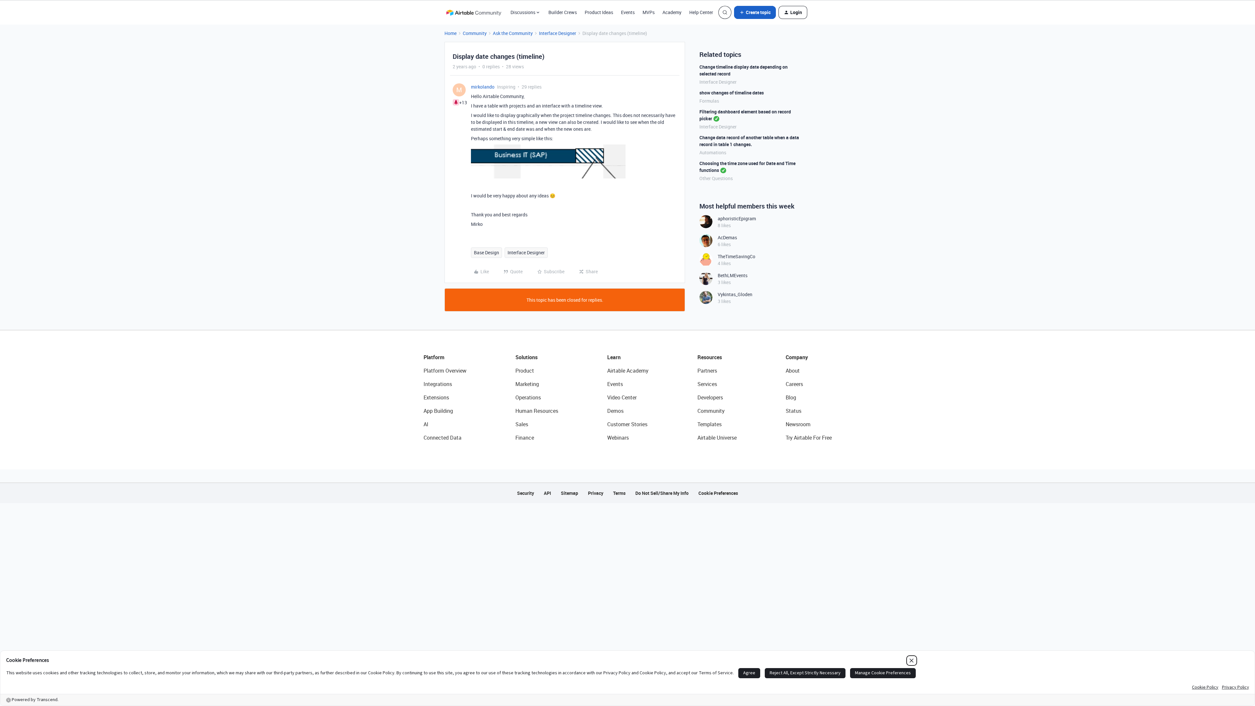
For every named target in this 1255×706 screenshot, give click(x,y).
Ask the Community (513, 33)
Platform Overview (445, 370)
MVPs (649, 12)
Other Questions (716, 178)
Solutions (526, 357)
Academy (671, 12)
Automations (712, 152)
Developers (710, 397)
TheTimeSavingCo (736, 256)
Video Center (622, 397)
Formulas (709, 101)
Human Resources (536, 410)
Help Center (701, 12)
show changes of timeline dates (731, 93)
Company (797, 357)
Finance (524, 437)
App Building (438, 410)
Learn (614, 357)
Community (475, 33)
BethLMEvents (732, 275)
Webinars (618, 437)
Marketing (527, 384)
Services (707, 384)
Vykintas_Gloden (735, 294)
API (547, 493)
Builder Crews (562, 12)
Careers (794, 384)
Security (525, 493)
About (793, 370)
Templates (709, 424)
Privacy (595, 493)
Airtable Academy (627, 370)
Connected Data (442, 437)
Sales (521, 424)
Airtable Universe (717, 437)
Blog (791, 397)
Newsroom (798, 424)
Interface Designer (557, 33)
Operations (528, 397)
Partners (707, 370)
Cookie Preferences (718, 493)
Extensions (436, 397)
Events (628, 12)
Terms (619, 493)
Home (450, 33)
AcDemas (727, 237)
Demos (615, 410)
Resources (709, 357)
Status (793, 410)
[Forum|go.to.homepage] (473, 12)
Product (524, 370)
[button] (755, 12)
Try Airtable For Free (809, 437)
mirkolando (482, 87)
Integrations (438, 384)
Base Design (486, 252)
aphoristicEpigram (737, 218)
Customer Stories (627, 424)
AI (426, 424)
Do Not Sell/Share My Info (662, 493)
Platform (434, 357)
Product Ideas (599, 12)
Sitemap (569, 493)
